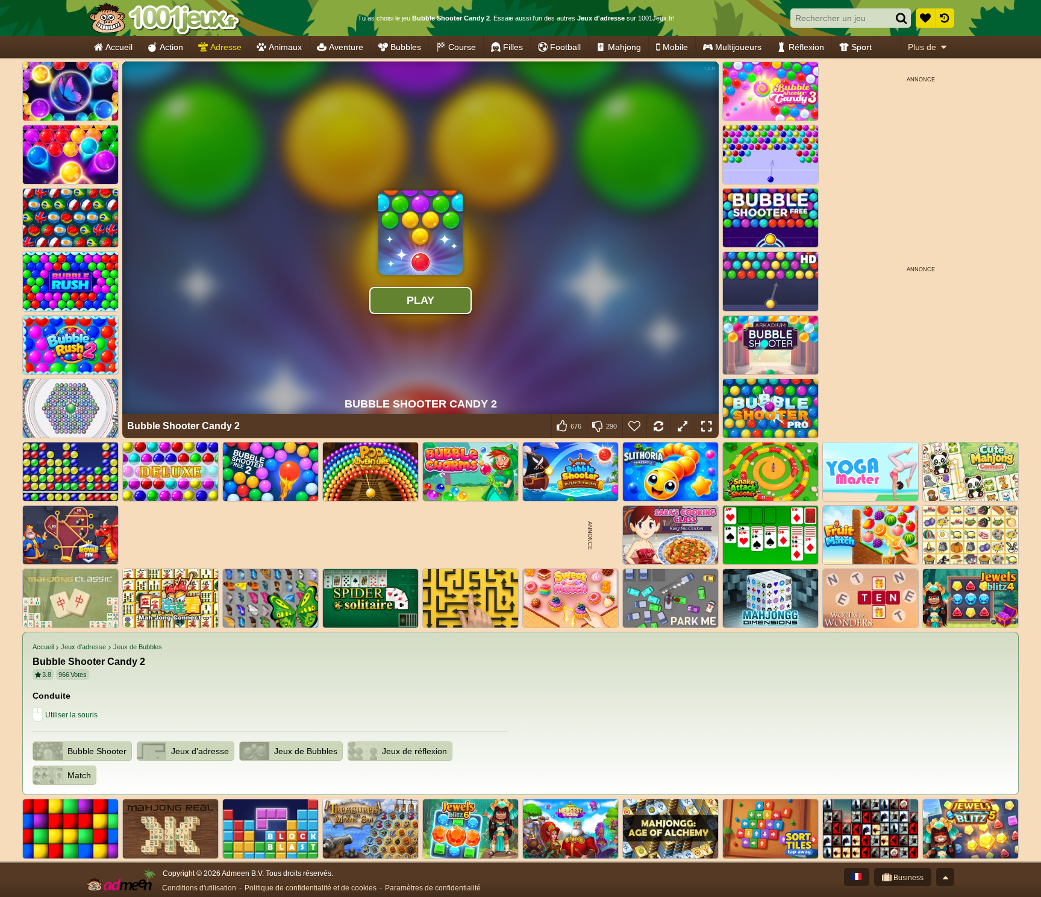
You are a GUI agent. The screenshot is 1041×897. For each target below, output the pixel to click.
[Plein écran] (707, 426)
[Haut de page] (945, 877)
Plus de (922, 47)
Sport (861, 47)
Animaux (285, 47)
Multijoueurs (738, 47)
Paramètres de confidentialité (433, 888)
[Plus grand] (683, 426)
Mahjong (624, 47)
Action (171, 47)
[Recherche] (901, 18)
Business (908, 877)
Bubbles (405, 47)
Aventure (346, 47)
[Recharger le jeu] (658, 426)
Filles (513, 47)
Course (462, 47)
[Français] (856, 877)
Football (565, 47)
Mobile (675, 47)
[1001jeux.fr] (164, 18)
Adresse (226, 47)
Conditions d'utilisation (199, 888)
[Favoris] (925, 18)
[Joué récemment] (944, 18)
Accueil (119, 47)
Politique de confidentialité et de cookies (311, 888)
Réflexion (806, 47)
